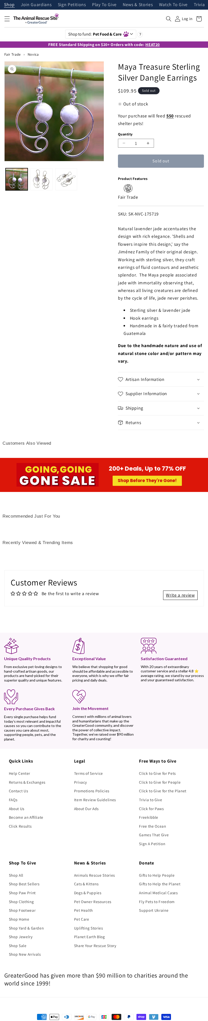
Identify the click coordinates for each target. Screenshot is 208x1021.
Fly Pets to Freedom (157, 901)
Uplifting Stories (88, 928)
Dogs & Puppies (87, 892)
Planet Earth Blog (89, 936)
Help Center (19, 773)
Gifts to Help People (157, 875)
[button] (7, 19)
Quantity (125, 134)
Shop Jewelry (21, 936)
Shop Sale (18, 945)
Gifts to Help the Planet (159, 883)
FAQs (13, 799)
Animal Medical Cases (158, 892)
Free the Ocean (152, 826)
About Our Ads (86, 808)
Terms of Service (88, 773)
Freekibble (148, 817)
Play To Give (104, 4)
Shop (9, 4)
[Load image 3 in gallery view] (66, 179)
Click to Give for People (160, 782)
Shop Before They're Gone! (147, 480)
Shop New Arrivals (25, 954)
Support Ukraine (153, 910)
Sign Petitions (72, 4)
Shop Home (19, 919)
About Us (16, 808)
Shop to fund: (95, 34)
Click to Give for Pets (157, 773)
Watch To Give (173, 4)
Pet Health (83, 910)
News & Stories (138, 4)
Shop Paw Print (22, 892)
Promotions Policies (92, 790)
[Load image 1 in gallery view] (17, 179)
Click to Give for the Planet (162, 790)
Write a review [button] (180, 595)
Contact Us (18, 790)
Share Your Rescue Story (95, 945)
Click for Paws (151, 808)
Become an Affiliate (26, 817)
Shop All (16, 875)
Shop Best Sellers (24, 883)
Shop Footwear (22, 910)
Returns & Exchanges (27, 782)
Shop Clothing (21, 901)
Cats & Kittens (86, 883)
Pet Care (81, 919)
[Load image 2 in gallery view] (41, 179)
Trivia (199, 4)
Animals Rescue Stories (94, 875)
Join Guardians (36, 4)
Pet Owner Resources (93, 901)
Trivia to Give (150, 799)
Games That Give (154, 834)
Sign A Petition (152, 843)
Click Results (20, 826)
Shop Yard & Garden (26, 928)
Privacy (80, 782)
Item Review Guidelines (95, 799)
